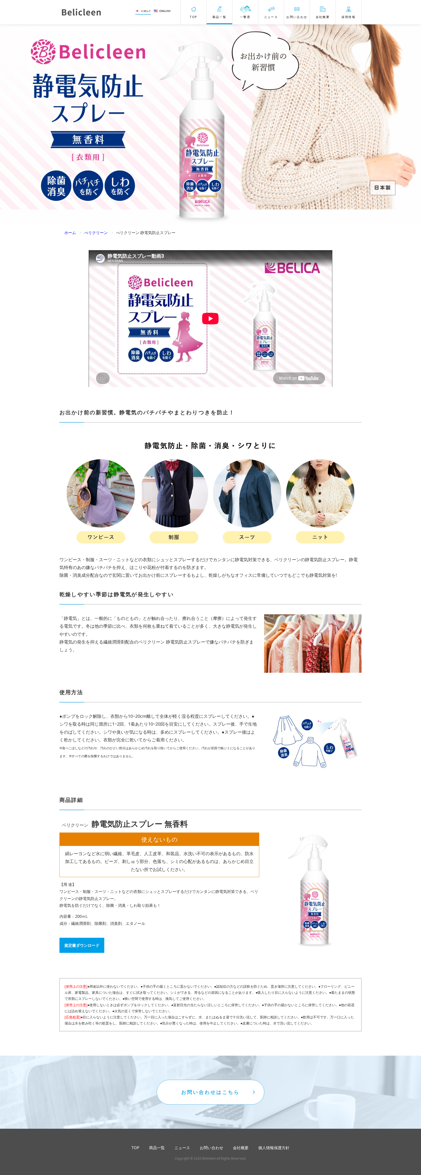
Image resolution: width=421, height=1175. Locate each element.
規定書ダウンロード (81, 945)
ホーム (70, 232)
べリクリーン (96, 232)
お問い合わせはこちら (210, 1092)
